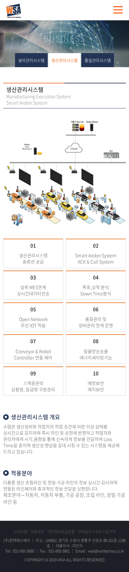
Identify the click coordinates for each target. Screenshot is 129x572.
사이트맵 (20, 532)
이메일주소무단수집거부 (97, 532)
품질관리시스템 (98, 60)
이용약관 (37, 532)
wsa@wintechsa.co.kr (106, 551)
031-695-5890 (23, 551)
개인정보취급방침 (61, 532)
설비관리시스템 (31, 60)
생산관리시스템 (64, 60)
